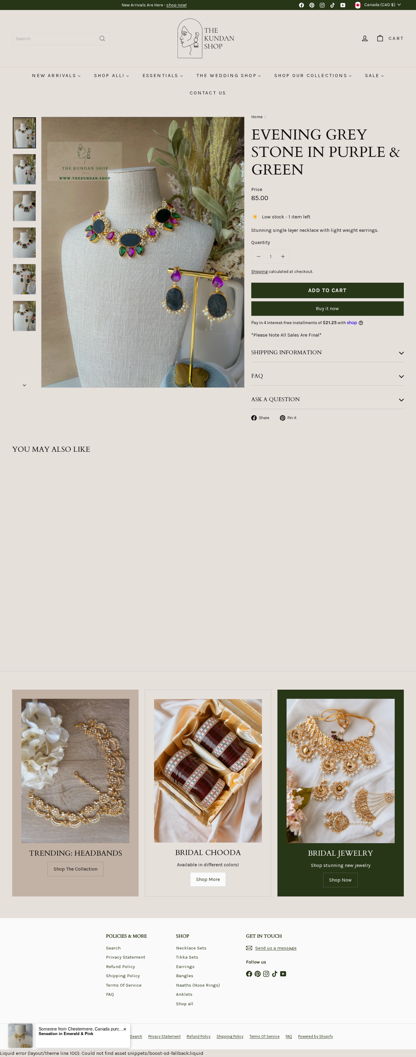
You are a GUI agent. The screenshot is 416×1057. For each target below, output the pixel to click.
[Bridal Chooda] (208, 771)
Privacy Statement (125, 957)
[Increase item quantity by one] (283, 256)
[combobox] (61, 38)
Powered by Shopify (315, 1036)
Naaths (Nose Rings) (198, 985)
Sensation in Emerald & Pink (66, 1033)
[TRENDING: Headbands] (75, 771)
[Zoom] (142, 252)
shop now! (176, 5)
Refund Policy (120, 966)
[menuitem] (56, 75)
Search (113, 948)
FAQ (110, 994)
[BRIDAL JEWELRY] (341, 771)
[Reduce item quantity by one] (258, 256)
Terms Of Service (124, 985)
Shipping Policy (123, 975)
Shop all (184, 1003)
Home (257, 116)
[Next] (24, 383)
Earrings (185, 966)
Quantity (260, 242)
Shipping (259, 271)
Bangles (184, 975)
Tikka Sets (187, 957)
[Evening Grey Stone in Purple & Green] (42, 530)
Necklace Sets (191, 948)
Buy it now (327, 308)
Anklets (184, 994)
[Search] (102, 38)
